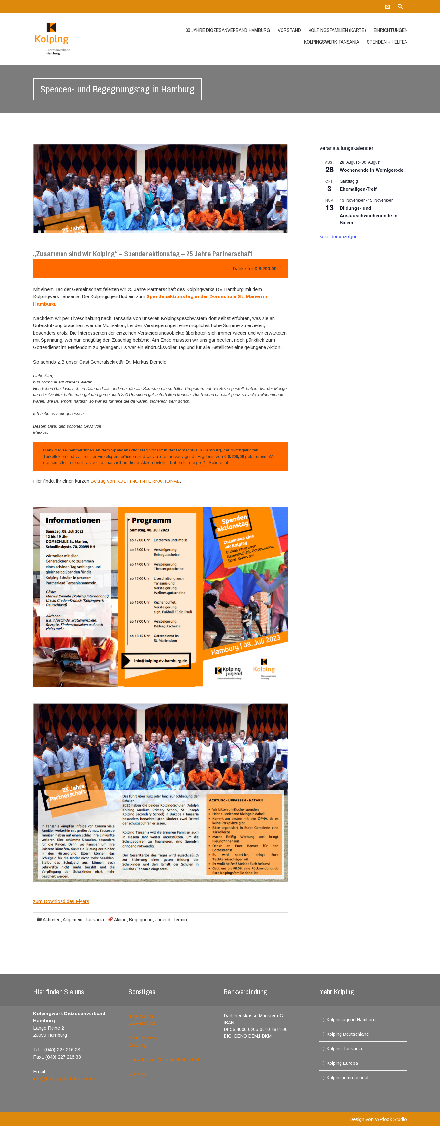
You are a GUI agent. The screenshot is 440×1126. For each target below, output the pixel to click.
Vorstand (289, 30)
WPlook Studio (391, 1119)
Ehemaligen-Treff (358, 189)
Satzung (137, 1045)
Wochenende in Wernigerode (372, 170)
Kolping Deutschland (348, 1034)
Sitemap (137, 1074)
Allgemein (72, 919)
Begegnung (141, 919)
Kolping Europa (342, 1063)
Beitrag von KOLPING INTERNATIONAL (135, 481)
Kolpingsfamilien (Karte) (337, 30)
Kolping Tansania (344, 1048)
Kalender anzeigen (338, 236)
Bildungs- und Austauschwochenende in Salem (368, 215)
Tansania (94, 919)
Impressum (141, 1016)
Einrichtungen (390, 30)
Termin (180, 919)
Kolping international (347, 1077)
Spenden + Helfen (387, 41)
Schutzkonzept (144, 1037)
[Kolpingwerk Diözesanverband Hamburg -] (89, 38)
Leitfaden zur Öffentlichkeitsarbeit (164, 1059)
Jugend (162, 919)
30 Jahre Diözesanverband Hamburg (228, 30)
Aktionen (52, 919)
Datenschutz (142, 1023)
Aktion (120, 919)
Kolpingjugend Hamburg (351, 1019)
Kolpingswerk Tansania (331, 41)
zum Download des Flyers (61, 901)
